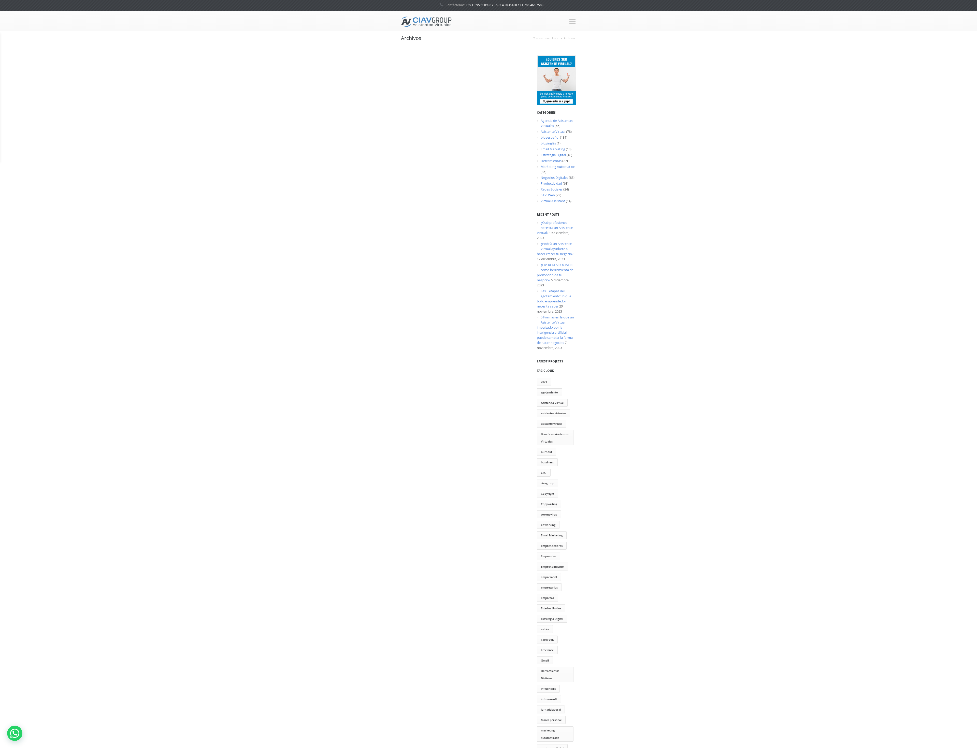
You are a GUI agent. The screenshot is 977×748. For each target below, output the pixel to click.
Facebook (547, 639)
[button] (14, 733)
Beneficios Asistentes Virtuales (554, 437)
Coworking (548, 525)
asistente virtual (551, 424)
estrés (545, 629)
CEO (544, 473)
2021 (544, 382)
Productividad (551, 183)
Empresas (547, 598)
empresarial (549, 577)
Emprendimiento (552, 566)
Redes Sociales (552, 189)
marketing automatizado (550, 734)
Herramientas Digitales (550, 674)
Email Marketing (553, 149)
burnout (546, 452)
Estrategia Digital (553, 155)
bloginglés (548, 143)
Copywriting (549, 504)
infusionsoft (549, 699)
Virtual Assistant (553, 201)
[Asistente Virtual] (426, 21)
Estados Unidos (551, 608)
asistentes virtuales (553, 413)
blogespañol (550, 137)
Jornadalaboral (551, 709)
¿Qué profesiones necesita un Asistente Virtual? (555, 227)
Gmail (545, 660)
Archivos (569, 38)
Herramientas (551, 160)
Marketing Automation (558, 166)
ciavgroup (547, 483)
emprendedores (552, 546)
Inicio (555, 38)
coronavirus (549, 514)
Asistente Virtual (553, 131)
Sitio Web (548, 195)
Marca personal (551, 720)
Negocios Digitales (554, 177)
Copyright (547, 493)
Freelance (547, 650)
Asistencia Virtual (552, 403)
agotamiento (549, 392)
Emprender (548, 556)
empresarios (549, 587)
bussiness (547, 462)
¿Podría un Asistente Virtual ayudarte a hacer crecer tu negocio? (555, 248)
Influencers (548, 689)
